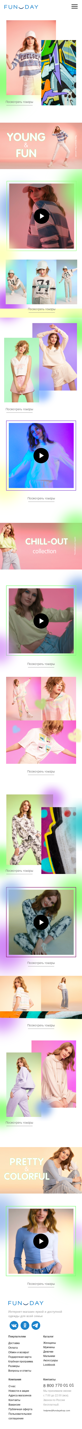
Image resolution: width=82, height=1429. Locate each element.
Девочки (48, 1351)
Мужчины (49, 1347)
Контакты (14, 1400)
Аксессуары (50, 1360)
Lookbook (49, 1364)
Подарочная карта (19, 1356)
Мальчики (49, 1356)
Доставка (14, 1343)
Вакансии (14, 1404)
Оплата (13, 1347)
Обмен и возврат (18, 1352)
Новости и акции (19, 1390)
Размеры (14, 1366)
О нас (12, 1386)
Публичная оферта (20, 1409)
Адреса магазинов (20, 1395)
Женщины (49, 1342)
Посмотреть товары (41, 309)
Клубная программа (20, 1361)
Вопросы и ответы (19, 1370)
